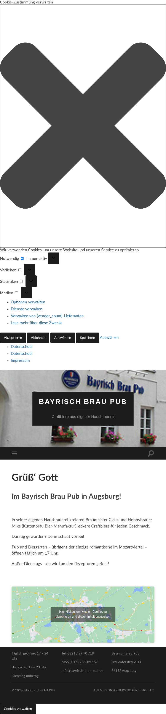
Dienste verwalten (26, 309)
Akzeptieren (13, 337)
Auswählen (62, 337)
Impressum (20, 361)
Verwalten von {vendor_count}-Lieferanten (47, 316)
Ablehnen (38, 337)
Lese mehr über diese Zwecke (36, 323)
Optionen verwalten (28, 302)
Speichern (87, 337)
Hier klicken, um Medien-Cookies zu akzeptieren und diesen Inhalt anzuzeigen (83, 614)
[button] (83, 126)
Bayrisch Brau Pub (83, 401)
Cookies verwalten (18, 709)
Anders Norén (125, 690)
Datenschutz (21, 347)
